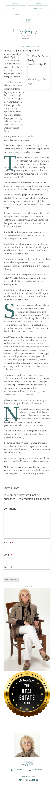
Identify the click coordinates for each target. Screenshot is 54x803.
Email (8, 554)
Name (8, 542)
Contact (27, 20)
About (38, 3)
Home (15, 3)
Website (8, 567)
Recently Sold (38, 9)
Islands (16, 14)
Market (38, 14)
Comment (11, 508)
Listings (15, 9)
